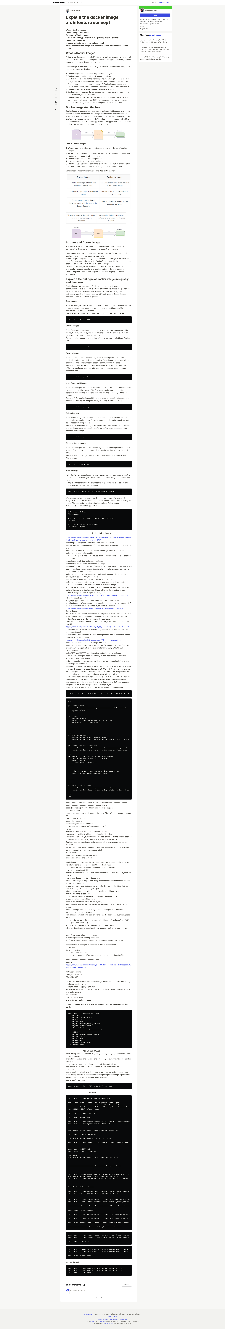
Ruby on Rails (109, 1323)
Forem (92, 1321)
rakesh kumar (75, 10)
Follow (155, 15)
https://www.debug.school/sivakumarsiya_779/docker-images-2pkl (93, 640)
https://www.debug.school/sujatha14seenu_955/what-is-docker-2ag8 (94, 608)
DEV (119, 1321)
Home (109, 1316)
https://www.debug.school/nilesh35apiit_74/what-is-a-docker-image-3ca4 (97, 595)
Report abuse (105, 1298)
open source (101, 1321)
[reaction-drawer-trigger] (56, 89)
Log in (154, 2)
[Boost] (56, 109)
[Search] (68, 2)
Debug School (88, 1314)
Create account (164, 2)
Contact (115, 1316)
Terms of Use (123, 1319)
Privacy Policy (114, 1319)
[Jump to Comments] (56, 95)
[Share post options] (56, 115)
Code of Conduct (93, 1298)
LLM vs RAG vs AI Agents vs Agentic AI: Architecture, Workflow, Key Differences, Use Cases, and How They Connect (155, 49)
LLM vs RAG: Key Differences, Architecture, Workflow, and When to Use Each (154, 58)
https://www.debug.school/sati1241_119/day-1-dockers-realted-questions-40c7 (98, 627)
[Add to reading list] (56, 102)
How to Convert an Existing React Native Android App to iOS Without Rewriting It (154, 41)
